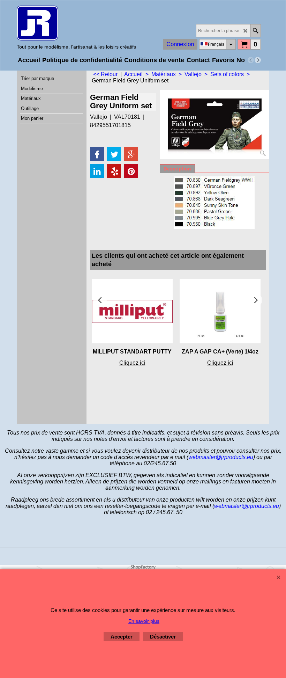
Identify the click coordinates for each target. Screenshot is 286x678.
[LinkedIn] (97, 171)
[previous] (251, 60)
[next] (258, 60)
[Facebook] (97, 154)
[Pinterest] (131, 171)
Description (177, 169)
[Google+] (131, 154)
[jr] (76, 23)
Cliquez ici (132, 363)
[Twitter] (114, 154)
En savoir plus (143, 621)
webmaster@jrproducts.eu (220, 457)
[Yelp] (114, 171)
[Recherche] (255, 30)
